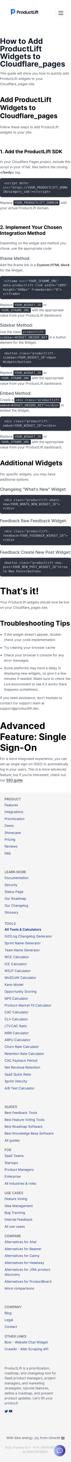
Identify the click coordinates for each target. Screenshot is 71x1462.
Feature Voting (16, 1199)
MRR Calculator (17, 1033)
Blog (8, 1313)
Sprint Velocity (16, 1081)
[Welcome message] (59, 1450)
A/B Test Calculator (20, 1088)
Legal (9, 1320)
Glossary (11, 912)
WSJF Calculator (18, 971)
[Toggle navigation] (60, 13)
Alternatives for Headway (24, 1263)
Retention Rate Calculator (24, 1054)
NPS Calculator (16, 998)
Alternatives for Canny (22, 1256)
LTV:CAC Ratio (16, 1026)
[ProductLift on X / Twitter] (6, 1411)
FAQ (8, 853)
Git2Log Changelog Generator (28, 936)
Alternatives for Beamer (23, 1249)
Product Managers (19, 1170)
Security (11, 885)
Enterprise (13, 1176)
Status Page (14, 892)
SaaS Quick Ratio (18, 1074)
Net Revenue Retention (22, 1067)
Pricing (10, 839)
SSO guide (14, 780)
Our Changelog (16, 906)
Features (11, 805)
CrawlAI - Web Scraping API (26, 1349)
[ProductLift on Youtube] (10, 1411)
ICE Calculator (16, 964)
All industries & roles (20, 1183)
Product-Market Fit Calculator (28, 1005)
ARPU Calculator (17, 1040)
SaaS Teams (14, 1156)
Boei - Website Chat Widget (26, 1342)
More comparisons (19, 1288)
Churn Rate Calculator (22, 1047)
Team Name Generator (22, 950)
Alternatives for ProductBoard (28, 1281)
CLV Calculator (16, 1019)
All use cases (15, 1226)
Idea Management (19, 1206)
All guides (12, 1140)
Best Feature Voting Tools (24, 1120)
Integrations (14, 812)
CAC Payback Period (21, 1060)
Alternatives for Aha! (21, 1242)
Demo (9, 826)
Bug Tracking (15, 1213)
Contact (11, 1327)
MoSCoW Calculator (20, 978)
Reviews (11, 846)
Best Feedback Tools (21, 1113)
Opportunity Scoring (21, 991)
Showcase (13, 833)
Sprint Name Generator (23, 943)
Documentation (16, 878)
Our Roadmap (15, 898)
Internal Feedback (19, 1219)
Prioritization (14, 819)
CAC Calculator (17, 1012)
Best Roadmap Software (23, 1127)
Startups (11, 1163)
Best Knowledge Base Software (29, 1133)
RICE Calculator (17, 957)
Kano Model (14, 985)
